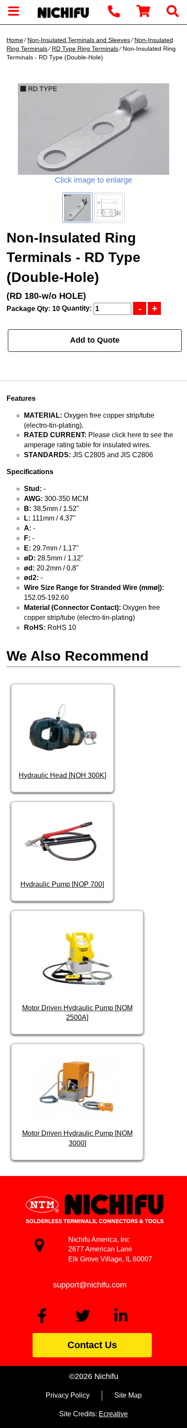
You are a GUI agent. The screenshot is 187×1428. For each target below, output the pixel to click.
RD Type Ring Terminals (85, 48)
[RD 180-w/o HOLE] (93, 129)
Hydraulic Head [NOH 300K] (62, 775)
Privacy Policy (68, 1395)
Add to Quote (95, 340)
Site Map (128, 1395)
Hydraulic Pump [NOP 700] (62, 884)
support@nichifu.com (90, 1285)
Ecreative (113, 1414)
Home (15, 39)
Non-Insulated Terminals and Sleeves (78, 39)
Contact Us (92, 1345)
